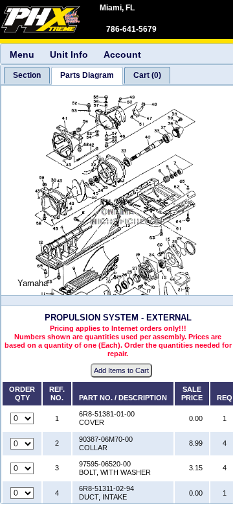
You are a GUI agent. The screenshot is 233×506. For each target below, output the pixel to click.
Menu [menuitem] (22, 54)
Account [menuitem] (122, 54)
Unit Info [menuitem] (69, 54)
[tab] (27, 75)
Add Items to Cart (121, 370)
